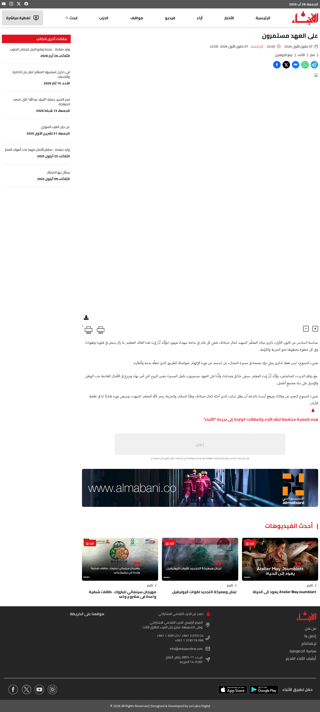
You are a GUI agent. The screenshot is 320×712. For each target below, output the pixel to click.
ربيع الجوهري (283, 55)
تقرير (310, 585)
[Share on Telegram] (314, 64)
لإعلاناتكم (308, 643)
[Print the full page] (99, 329)
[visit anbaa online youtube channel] (39, 689)
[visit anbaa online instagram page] (52, 689)
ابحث (73, 17)
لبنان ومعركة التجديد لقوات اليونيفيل (204, 591)
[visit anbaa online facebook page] (13, 689)
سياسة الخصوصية (303, 650)
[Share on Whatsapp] (305, 64)
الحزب (103, 17)
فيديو (170, 17)
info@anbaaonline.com (186, 649)
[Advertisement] (200, 444)
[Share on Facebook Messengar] (295, 64)
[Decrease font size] (306, 329)
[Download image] (86, 317)
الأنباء (301, 55)
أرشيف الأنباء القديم (301, 658)
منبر (312, 55)
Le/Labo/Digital (199, 706)
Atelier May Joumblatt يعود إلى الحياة (284, 591)
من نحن (310, 628)
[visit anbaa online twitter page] (26, 689)
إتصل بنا (310, 635)
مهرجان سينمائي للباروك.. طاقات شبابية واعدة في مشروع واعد (122, 594)
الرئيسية (263, 17)
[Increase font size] (315, 329)
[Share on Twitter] (286, 64)
